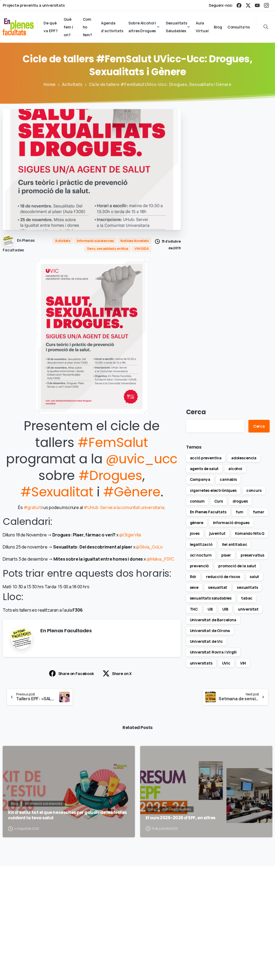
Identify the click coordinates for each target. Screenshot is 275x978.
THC (194, 609)
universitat (248, 609)
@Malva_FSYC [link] (160, 559)
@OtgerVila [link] (130, 535)
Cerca (196, 411)
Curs (218, 501)
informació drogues (231, 522)
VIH (243, 663)
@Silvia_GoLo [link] (149, 547)
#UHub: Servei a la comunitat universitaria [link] (124, 507)
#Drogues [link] (110, 476)
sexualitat (217, 587)
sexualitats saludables (210, 598)
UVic (226, 663)
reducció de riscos (223, 576)
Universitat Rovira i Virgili (213, 652)
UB (210, 609)
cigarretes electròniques (213, 490)
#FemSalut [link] (113, 443)
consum (197, 501)
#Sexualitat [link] (56, 492)
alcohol (235, 468)
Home (50, 84)
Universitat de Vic (206, 641)
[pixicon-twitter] (233, 905)
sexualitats (247, 587)
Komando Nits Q (249, 533)
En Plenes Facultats (208, 511)
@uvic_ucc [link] (142, 459)
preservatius (252, 555)
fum (239, 511)
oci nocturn (201, 555)
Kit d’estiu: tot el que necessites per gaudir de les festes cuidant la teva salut (67, 815)
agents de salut (204, 468)
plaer (226, 555)
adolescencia (243, 457)
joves (195, 533)
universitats (201, 663)
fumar (258, 511)
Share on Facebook (76, 673)
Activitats (72, 84)
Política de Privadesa (218, 958)
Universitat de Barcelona (213, 619)
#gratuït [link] (32, 507)
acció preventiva (206, 457)
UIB (225, 609)
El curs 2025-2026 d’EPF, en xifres (180, 818)
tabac (246, 598)
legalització (201, 544)
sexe (194, 587)
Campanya (200, 479)
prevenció (199, 565)
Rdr (193, 576)
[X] (248, 5)
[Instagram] (266, 5)
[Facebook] (239, 5)
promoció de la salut (237, 565)
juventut (217, 533)
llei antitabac (234, 544)
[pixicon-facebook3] (220, 905)
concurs (254, 490)
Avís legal (184, 958)
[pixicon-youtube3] (257, 905)
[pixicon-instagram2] (245, 905)
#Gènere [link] (132, 492)
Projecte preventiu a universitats (34, 5)
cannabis (228, 479)
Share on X (122, 673)
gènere (196, 522)
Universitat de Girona (210, 630)
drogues (240, 501)
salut (254, 576)
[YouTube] (257, 5)
